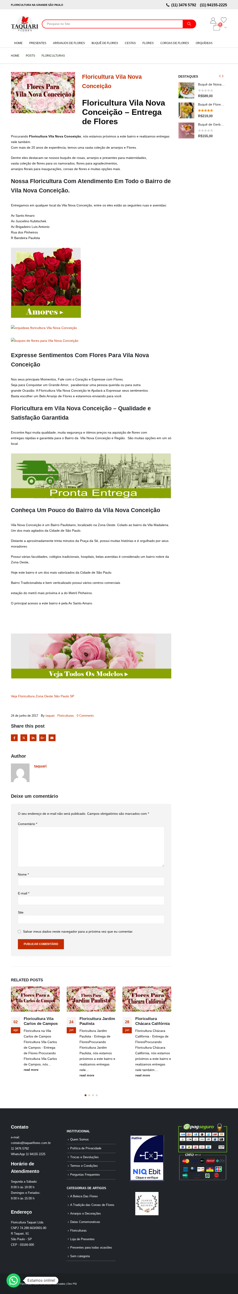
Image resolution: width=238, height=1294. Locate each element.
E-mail (23, 893)
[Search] (189, 24)
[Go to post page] (35, 999)
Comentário (27, 824)
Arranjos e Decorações (85, 1213)
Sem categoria (80, 1256)
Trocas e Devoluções (84, 1157)
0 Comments (85, 715)
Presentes (37, 43)
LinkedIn (33, 737)
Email (52, 737)
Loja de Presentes (82, 1239)
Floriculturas (65, 715)
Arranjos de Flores (69, 43)
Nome (23, 874)
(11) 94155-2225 (213, 5)
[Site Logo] (24, 24)
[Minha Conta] (213, 20)
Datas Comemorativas (85, 1222)
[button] (85, 1095)
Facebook (14, 737)
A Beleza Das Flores (84, 1196)
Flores (148, 43)
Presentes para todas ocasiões (91, 1247)
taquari (50, 715)
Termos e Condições (84, 1165)
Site (20, 912)
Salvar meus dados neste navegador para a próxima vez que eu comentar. (78, 932)
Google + (42, 737)
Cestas (130, 43)
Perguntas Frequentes (85, 1174)
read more (31, 1069)
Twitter (23, 737)
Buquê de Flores (105, 43)
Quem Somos (79, 1139)
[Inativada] (146, 1158)
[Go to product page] (186, 90)
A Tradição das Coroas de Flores (92, 1205)
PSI (75, 1283)
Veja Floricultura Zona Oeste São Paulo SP (42, 696)
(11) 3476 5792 (184, 5)
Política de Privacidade (85, 1148)
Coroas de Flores (174, 43)
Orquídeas (204, 43)
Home (18, 43)
